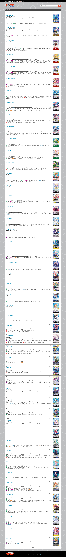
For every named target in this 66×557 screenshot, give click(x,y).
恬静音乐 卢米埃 (9, 516)
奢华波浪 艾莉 (8, 150)
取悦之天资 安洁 (9, 114)
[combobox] (42, 5)
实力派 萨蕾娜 (8, 294)
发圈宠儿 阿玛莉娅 (9, 494)
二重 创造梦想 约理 (9, 315)
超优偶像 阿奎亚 (9, 218)
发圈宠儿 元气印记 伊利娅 (11, 251)
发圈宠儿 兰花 (8, 273)
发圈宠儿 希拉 (8, 357)
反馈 (23, 1)
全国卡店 (20, 1)
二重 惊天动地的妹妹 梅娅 (11, 66)
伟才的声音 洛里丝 (9, 482)
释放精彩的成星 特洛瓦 (10, 102)
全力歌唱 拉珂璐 (9, 472)
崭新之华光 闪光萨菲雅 (10, 229)
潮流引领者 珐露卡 (9, 440)
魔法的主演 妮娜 (9, 173)
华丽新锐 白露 (8, 420)
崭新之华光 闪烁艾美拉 (10, 162)
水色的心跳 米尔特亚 (10, 305)
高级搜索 (9, 1)
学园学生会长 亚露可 (10, 40)
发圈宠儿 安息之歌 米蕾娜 (11, 138)
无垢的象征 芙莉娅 (9, 335)
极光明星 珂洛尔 (9, 90)
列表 (12, 1)
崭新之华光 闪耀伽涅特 (10, 78)
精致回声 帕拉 (8, 367)
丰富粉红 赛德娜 (9, 325)
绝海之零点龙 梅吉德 (10, 15)
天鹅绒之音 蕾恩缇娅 (10, 126)
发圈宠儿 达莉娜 (9, 195)
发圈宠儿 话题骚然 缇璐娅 (11, 27)
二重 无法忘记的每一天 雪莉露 (12, 262)
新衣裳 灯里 (8, 461)
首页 (6, 1)
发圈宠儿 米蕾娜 (9, 241)
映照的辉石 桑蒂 (9, 185)
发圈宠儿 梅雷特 (9, 528)
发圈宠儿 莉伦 (8, 430)
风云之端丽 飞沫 (9, 388)
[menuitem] (6, 1)
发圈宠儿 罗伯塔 (9, 538)
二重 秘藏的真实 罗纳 (10, 505)
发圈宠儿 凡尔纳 (9, 399)
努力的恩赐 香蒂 (9, 283)
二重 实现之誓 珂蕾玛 (10, 206)
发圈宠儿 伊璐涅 (9, 346)
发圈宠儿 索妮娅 (9, 450)
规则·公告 (16, 1)
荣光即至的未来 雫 (9, 54)
